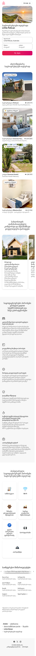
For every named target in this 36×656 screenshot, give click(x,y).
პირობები (25, 647)
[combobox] (17, 41)
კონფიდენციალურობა (13, 647)
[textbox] (10, 47)
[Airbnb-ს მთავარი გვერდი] (3, 3)
